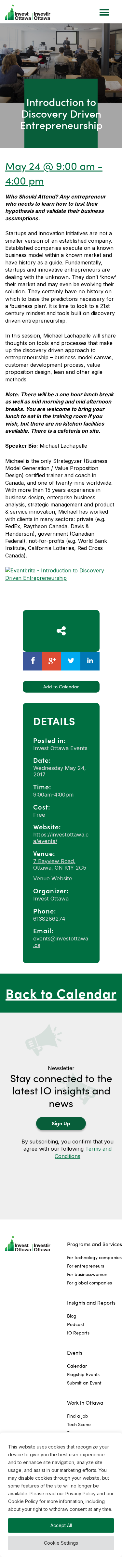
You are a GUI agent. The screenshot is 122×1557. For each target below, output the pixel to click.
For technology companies (94, 1257)
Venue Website (52, 878)
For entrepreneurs (85, 1266)
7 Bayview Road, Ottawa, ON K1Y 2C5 (59, 864)
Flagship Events (83, 1374)
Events (74, 1352)
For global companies (89, 1283)
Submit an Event (84, 1383)
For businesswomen (87, 1274)
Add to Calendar (61, 686)
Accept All (61, 1525)
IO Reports (78, 1333)
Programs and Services (94, 1244)
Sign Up (61, 1123)
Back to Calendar (61, 993)
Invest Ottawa (51, 898)
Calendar (77, 1366)
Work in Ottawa (85, 1402)
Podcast (75, 1324)
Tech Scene (79, 1424)
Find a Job (77, 1416)
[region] (61, 1494)
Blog (71, 1316)
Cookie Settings (61, 1543)
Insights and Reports (91, 1302)
